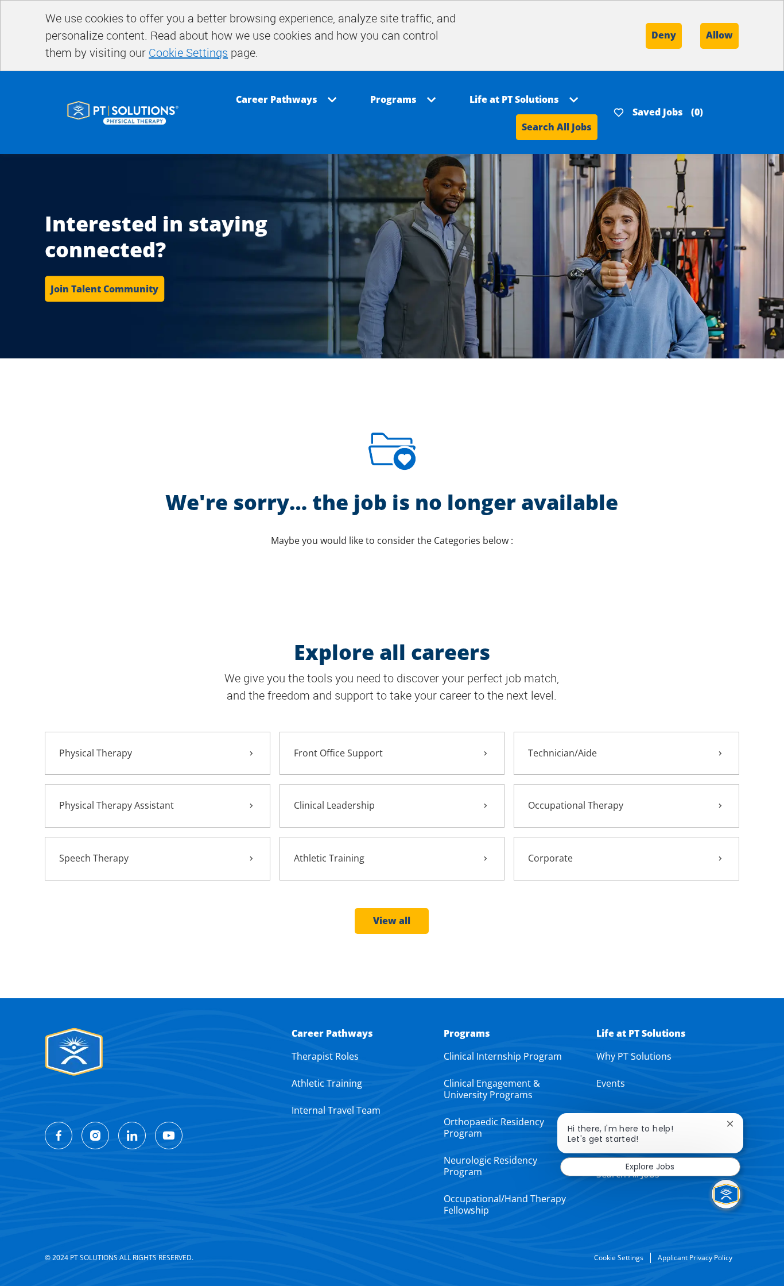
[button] (392, 921)
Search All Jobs (557, 127)
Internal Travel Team (336, 1110)
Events (610, 1083)
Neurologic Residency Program (490, 1166)
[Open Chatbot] (726, 1194)
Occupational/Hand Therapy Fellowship (505, 1204)
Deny (663, 35)
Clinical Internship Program (503, 1056)
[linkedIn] (132, 1135)
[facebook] (58, 1135)
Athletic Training (327, 1083)
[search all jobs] (122, 112)
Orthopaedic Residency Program (494, 1127)
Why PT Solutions (634, 1056)
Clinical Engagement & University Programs (492, 1089)
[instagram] (95, 1135)
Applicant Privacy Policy (695, 1257)
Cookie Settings (188, 52)
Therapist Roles (325, 1056)
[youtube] (169, 1135)
